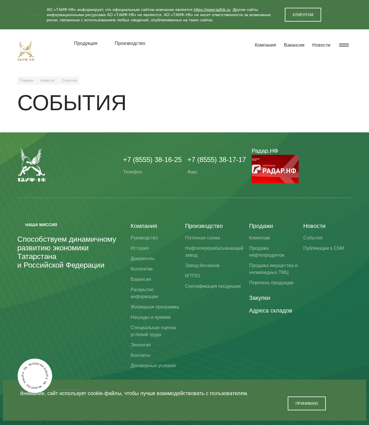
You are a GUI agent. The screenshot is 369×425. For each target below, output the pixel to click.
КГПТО (192, 275)
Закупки (259, 298)
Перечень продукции (271, 282)
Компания (265, 45)
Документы (143, 258)
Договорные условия (153, 365)
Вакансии (294, 45)
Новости (321, 45)
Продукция (85, 43)
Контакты (140, 355)
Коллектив (142, 268)
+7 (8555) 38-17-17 (216, 159)
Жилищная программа (155, 306)
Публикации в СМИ (323, 248)
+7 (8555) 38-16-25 (152, 159)
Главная (26, 81)
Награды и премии (151, 317)
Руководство (144, 237)
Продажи (261, 226)
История (140, 248)
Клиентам (259, 237)
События (313, 237)
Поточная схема (202, 237)
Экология (141, 344)
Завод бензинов (202, 265)
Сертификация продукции (213, 286)
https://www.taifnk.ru (212, 9)
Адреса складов (270, 310)
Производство (130, 43)
